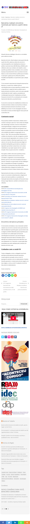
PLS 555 (10, 476)
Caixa (24, 472)
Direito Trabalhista (15, 474)
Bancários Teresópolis (20, 30)
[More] (15, 275)
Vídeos (3, 481)
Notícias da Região (8, 443)
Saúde (24, 502)
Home (2, 17)
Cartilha (3, 474)
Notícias (8, 32)
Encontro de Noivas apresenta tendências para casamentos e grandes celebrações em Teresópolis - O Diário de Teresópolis (14, 448)
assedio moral (5, 472)
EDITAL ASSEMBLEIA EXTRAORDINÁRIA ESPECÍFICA (14, 327)
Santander (16, 478)
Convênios (10, 502)
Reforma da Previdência (7, 478)
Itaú (6, 476)
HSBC (3, 476)
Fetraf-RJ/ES (23, 474)
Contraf (8, 474)
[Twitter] (6, 275)
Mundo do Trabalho (9, 421)
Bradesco (20, 472)
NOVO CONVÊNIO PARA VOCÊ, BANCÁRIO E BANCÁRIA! (12, 490)
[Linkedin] (9, 275)
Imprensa (7, 17)
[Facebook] (3, 275)
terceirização (23, 478)
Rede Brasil (15, 476)
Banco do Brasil (13, 472)
